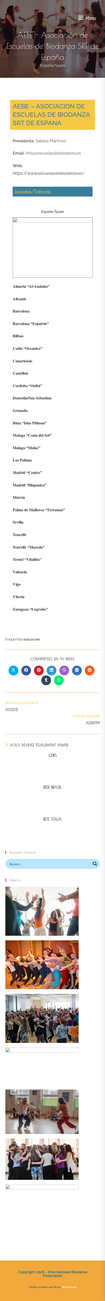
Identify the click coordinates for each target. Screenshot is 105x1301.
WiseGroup (69, 1287)
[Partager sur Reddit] (89, 670)
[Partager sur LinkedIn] (51, 670)
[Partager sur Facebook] (26, 670)
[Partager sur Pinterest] (39, 670)
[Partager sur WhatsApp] (59, 680)
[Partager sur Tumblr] (46, 680)
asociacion (31, 639)
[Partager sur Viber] (64, 670)
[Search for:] (98, 17)
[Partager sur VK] (77, 670)
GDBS (53, 755)
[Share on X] (13, 670)
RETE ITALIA (52, 819)
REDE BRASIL (52, 787)
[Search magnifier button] (95, 863)
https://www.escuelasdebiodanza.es (47, 173)
